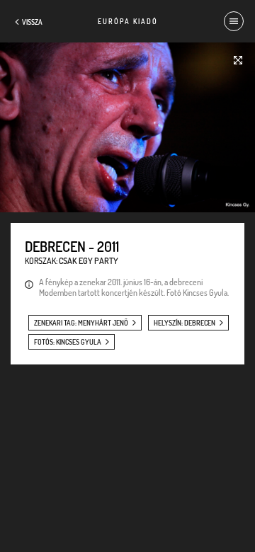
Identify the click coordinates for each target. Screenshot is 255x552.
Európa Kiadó (128, 21)
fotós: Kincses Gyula (67, 342)
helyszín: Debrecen (184, 322)
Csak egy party (88, 260)
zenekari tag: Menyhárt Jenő (81, 322)
